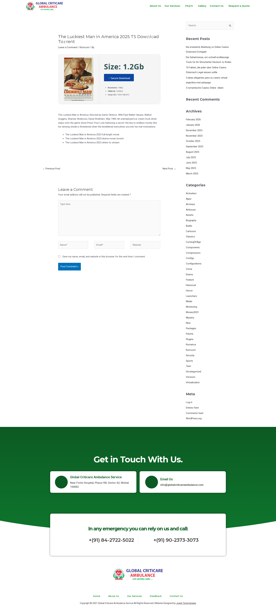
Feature (190, 279)
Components (193, 247)
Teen (188, 366)
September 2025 (194, 146)
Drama (189, 274)
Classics (190, 236)
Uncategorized (193, 371)
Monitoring (191, 306)
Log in (189, 402)
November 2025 (194, 135)
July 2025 (191, 157)
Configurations (193, 263)
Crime (189, 269)
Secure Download (120, 78)
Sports (189, 360)
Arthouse (191, 209)
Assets (189, 215)
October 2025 (193, 141)
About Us (155, 5)
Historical (191, 285)
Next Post (169, 168)
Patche (189, 333)
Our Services (172, 5)
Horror (189, 290)
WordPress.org (194, 418)
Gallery (202, 5)
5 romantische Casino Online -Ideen (204, 87)
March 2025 (192, 173)
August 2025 (192, 152)
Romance (191, 344)
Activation (191, 193)
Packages (191, 328)
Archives (190, 204)
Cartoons (191, 231)
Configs (190, 258)
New (188, 322)
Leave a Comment (67, 47)
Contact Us (216, 5)
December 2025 (194, 130)
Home (96, 596)
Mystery (190, 317)
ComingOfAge (193, 242)
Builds (189, 225)
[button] (173, 5)
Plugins (189, 339)
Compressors (193, 252)
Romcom (84, 47)
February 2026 (193, 119)
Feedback (156, 596)
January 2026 (193, 124)
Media (189, 301)
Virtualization (193, 382)
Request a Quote (239, 5)
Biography (191, 220)
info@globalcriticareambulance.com (181, 484)
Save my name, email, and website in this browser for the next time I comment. (103, 256)
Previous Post (51, 168)
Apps (188, 198)
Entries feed (192, 407)
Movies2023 (192, 312)
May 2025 (191, 168)
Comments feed (194, 413)
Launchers (191, 296)
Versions (190, 377)
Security (190, 355)
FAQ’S (189, 5)
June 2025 (191, 162)
